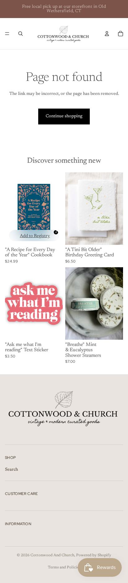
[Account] (107, 33)
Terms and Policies (64, 567)
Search (11, 470)
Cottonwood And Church (52, 555)
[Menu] (7, 33)
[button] (34, 235)
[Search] (20, 33)
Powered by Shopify (93, 555)
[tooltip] (56, 232)
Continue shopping (64, 116)
